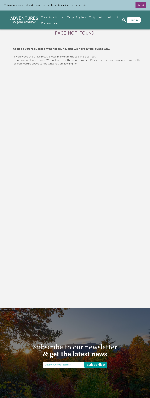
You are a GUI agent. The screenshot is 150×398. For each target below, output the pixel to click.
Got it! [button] (141, 5)
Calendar (49, 23)
